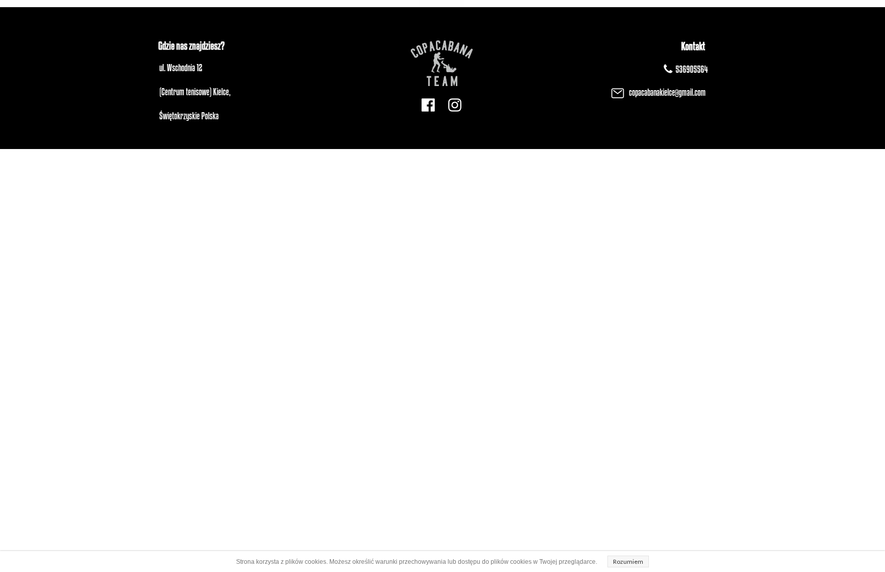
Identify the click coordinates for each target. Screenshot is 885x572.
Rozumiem (628, 561)
